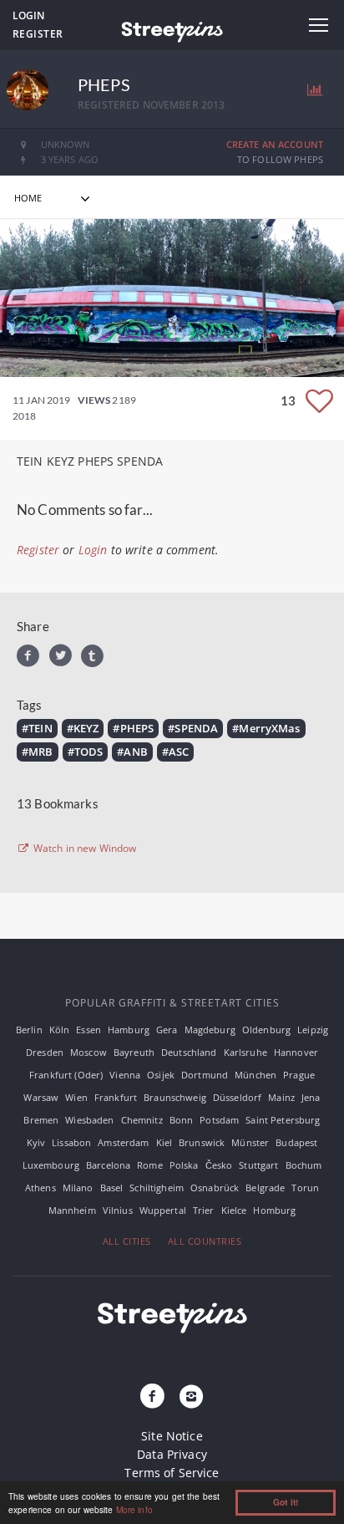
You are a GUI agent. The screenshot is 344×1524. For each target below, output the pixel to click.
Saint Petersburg (282, 1120)
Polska (184, 1165)
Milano (78, 1187)
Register (38, 34)
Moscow (88, 1052)
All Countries (205, 1241)
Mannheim (72, 1210)
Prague (299, 1074)
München (255, 1074)
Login (28, 15)
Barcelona (108, 1165)
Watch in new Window (84, 848)
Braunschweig (175, 1097)
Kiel (164, 1142)
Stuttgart (258, 1165)
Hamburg (128, 1029)
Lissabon (71, 1142)
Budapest (296, 1142)
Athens (40, 1187)
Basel (112, 1187)
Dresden (44, 1052)
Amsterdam (123, 1142)
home (28, 197)
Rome (150, 1165)
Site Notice (172, 1436)
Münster (250, 1142)
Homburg (274, 1210)
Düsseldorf (237, 1097)
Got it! (285, 1502)
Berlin (29, 1029)
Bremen (40, 1120)
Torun (305, 1187)
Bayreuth (134, 1052)
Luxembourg (51, 1165)
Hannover (296, 1052)
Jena (311, 1097)
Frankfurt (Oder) (66, 1074)
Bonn (181, 1120)
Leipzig (312, 1029)
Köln (59, 1029)
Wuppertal (162, 1210)
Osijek (161, 1074)
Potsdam (219, 1120)
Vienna (124, 1074)
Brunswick (202, 1142)
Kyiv (36, 1142)
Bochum (304, 1165)
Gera (167, 1029)
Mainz (281, 1097)
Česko (219, 1165)
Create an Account (274, 144)
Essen (88, 1029)
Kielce (234, 1210)
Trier (204, 1210)
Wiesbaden (89, 1120)
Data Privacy (172, 1454)
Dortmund (204, 1074)
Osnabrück (214, 1187)
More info (134, 1509)
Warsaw (40, 1097)
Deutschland (189, 1052)
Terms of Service (171, 1473)
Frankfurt (115, 1097)
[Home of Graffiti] (172, 29)
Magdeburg (210, 1029)
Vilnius (118, 1210)
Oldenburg (266, 1029)
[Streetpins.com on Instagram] (191, 1396)
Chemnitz (142, 1120)
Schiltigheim (156, 1187)
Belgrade (265, 1187)
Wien (76, 1097)
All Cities (127, 1241)
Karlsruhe (245, 1052)
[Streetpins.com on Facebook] (152, 1396)
